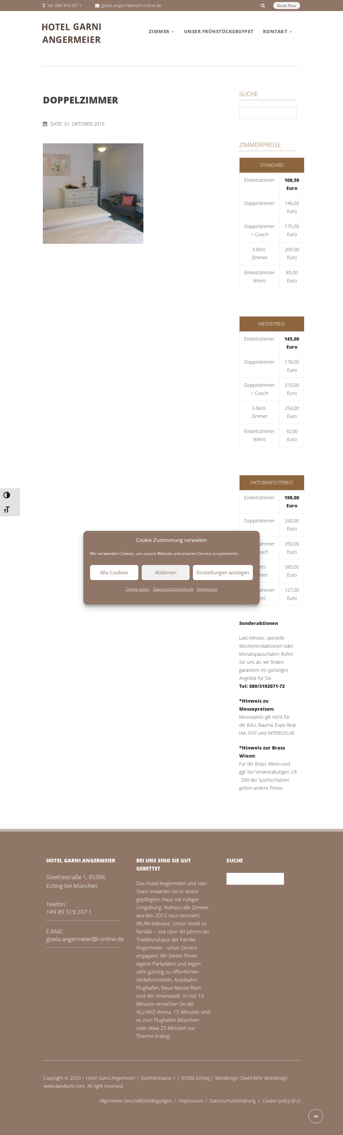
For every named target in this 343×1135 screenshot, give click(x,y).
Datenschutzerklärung (173, 589)
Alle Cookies (114, 572)
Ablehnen (166, 572)
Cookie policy (138, 589)
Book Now (286, 5)
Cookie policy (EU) (281, 1100)
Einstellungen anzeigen (223, 572)
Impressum (207, 589)
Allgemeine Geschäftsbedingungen (139, 1100)
